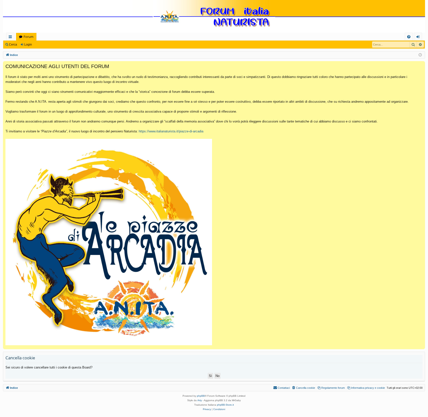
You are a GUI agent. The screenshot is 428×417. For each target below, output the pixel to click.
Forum (28, 36)
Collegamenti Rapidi (11, 37)
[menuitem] (409, 37)
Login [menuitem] (419, 37)
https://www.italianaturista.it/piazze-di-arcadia (171, 131)
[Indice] (214, 16)
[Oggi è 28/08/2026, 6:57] (420, 55)
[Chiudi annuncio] (421, 65)
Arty (199, 400)
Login (28, 44)
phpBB (201, 395)
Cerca (13, 44)
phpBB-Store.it (225, 404)
